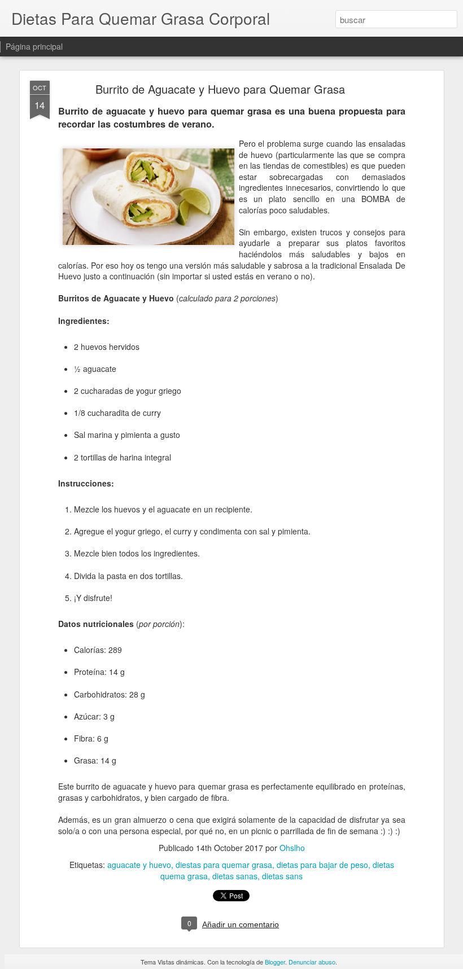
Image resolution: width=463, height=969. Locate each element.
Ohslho (292, 847)
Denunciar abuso (312, 961)
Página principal (34, 46)
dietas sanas (234, 876)
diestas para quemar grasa (224, 864)
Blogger (275, 961)
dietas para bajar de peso (322, 864)
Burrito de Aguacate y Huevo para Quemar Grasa (220, 89)
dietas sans (282, 876)
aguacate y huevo (139, 864)
